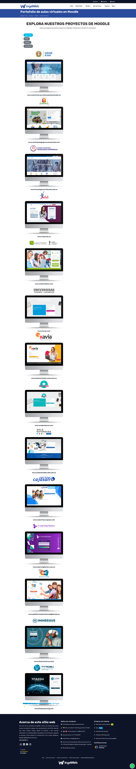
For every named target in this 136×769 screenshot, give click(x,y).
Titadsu (26, 703)
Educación (27, 42)
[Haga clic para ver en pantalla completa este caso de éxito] (25, 706)
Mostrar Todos (28, 35)
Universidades (28, 46)
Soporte (107, 6)
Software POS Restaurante (103, 735)
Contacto (104, 1)
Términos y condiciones (62, 757)
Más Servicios (97, 6)
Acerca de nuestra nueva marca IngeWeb (106, 738)
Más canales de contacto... (69, 748)
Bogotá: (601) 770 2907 (84, 727)
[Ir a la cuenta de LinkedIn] (24, 744)
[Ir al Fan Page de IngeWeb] (27, 744)
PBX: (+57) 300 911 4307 (71, 727)
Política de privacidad (74, 757)
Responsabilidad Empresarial (87, 757)
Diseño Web (79, 6)
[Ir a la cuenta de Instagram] (30, 744)
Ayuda (113, 1)
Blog (113, 6)
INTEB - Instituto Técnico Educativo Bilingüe (41, 703)
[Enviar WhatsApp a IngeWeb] (132, 766)
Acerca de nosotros (50, 757)
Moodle (88, 6)
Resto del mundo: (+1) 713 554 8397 (71, 735)
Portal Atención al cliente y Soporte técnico (73, 724)
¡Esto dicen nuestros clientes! (103, 724)
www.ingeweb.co (23, 740)
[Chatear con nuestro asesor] (20, 744)
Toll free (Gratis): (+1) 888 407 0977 (76, 731)
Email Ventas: (66, 738)
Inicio (71, 6)
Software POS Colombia (102, 731)
